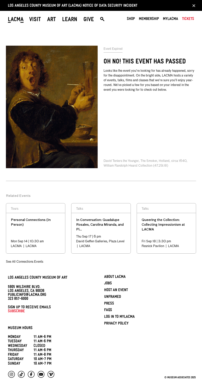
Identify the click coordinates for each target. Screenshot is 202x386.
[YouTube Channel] (41, 374)
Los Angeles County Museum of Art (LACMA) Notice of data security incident (72, 6)
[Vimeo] (50, 374)
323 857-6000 (18, 299)
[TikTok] (21, 374)
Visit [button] (35, 20)
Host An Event (116, 290)
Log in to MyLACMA (119, 317)
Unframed (112, 297)
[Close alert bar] (192, 5)
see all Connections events (24, 261)
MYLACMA (170, 19)
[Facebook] (31, 374)
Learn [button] (69, 20)
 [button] (102, 20)
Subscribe (16, 312)
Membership (149, 19)
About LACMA (115, 277)
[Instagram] (11, 374)
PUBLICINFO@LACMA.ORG (27, 295)
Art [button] (51, 20)
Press (109, 304)
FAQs (108, 310)
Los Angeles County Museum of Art (37, 278)
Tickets (188, 19)
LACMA (16, 20)
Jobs (108, 284)
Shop (131, 19)
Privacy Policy (116, 324)
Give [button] (88, 20)
